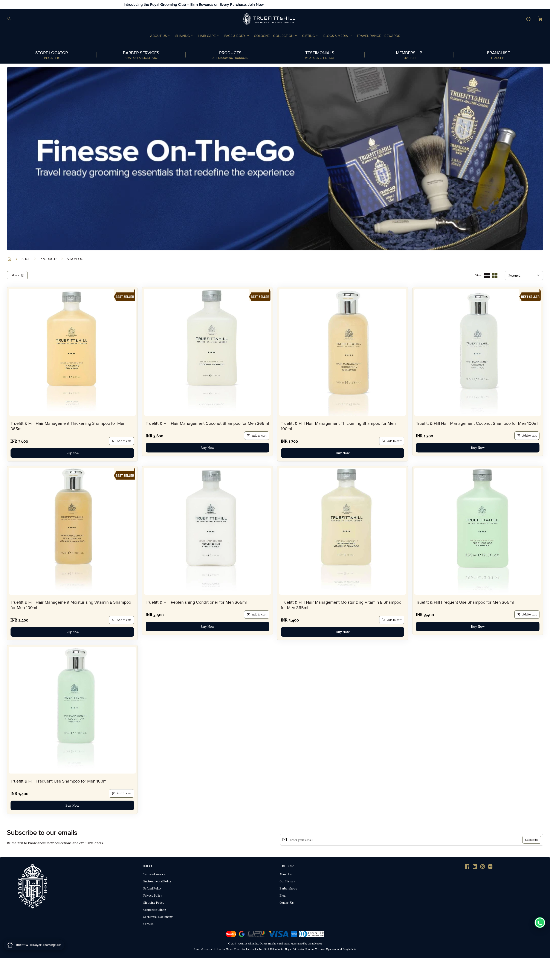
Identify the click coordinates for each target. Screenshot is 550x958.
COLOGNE (262, 36)
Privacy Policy (152, 895)
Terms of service (154, 874)
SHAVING (184, 36)
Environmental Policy (157, 881)
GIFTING (310, 36)
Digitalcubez (315, 943)
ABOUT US (160, 36)
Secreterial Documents (158, 917)
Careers (148, 924)
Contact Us (287, 903)
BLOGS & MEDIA (337, 36)
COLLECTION (285, 36)
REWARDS (392, 36)
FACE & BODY (237, 36)
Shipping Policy (153, 903)
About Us (286, 874)
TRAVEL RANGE (369, 36)
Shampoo (75, 259)
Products (48, 259)
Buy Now (72, 453)
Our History (287, 881)
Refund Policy (152, 888)
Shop (25, 259)
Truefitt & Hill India (247, 943)
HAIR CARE (209, 36)
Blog (283, 895)
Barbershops (288, 888)
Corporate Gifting (154, 910)
